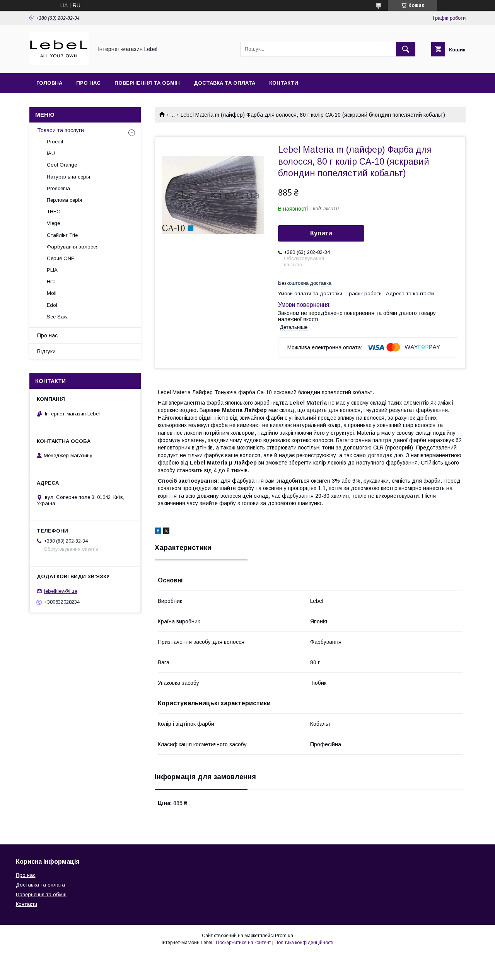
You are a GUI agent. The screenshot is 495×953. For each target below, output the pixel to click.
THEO (54, 211)
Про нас (88, 83)
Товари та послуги (60, 130)
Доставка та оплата (224, 83)
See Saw (57, 317)
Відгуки (46, 351)
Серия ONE (60, 258)
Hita (51, 281)
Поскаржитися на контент (243, 942)
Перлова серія (64, 200)
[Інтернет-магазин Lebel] (59, 63)
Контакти (283, 83)
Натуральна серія (68, 177)
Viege (53, 223)
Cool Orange (62, 165)
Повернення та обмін (147, 83)
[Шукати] (405, 49)
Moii (51, 293)
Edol (52, 305)
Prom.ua (284, 935)
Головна (49, 83)
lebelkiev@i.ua (60, 591)
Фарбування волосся (73, 247)
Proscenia (58, 188)
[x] (166, 532)
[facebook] (158, 532)
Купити (321, 233)
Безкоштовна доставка (304, 283)
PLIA (52, 270)
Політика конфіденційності (304, 942)
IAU (51, 153)
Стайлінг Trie (62, 235)
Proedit (55, 142)
